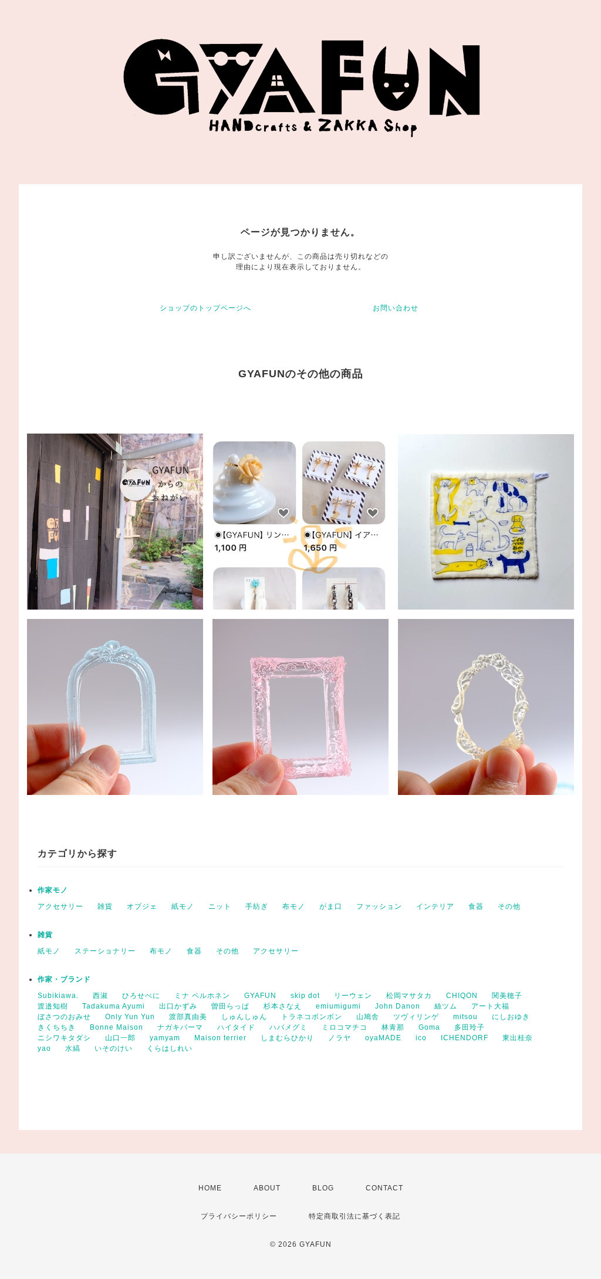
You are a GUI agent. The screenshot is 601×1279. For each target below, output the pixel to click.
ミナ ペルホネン (202, 996)
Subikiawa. (58, 996)
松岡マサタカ (409, 996)
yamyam (165, 1038)
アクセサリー (60, 906)
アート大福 (490, 1006)
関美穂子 (507, 996)
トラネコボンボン (311, 1017)
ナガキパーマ (180, 1027)
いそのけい (113, 1048)
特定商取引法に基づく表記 (354, 1216)
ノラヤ (339, 1038)
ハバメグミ (288, 1027)
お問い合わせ (395, 308)
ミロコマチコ (344, 1027)
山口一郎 (120, 1038)
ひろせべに (141, 996)
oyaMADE (383, 1038)
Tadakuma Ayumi (113, 1006)
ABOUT (267, 1188)
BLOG (323, 1188)
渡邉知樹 (53, 1006)
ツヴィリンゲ (416, 1017)
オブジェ (142, 906)
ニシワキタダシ (64, 1038)
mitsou (465, 1017)
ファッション (379, 906)
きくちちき (57, 1027)
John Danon (397, 1006)
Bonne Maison (116, 1027)
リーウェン (353, 996)
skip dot (305, 996)
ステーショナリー (105, 951)
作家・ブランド (64, 979)
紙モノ (182, 906)
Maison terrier (220, 1038)
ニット (219, 906)
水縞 (72, 1048)
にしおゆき (511, 1017)
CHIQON (462, 996)
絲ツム (445, 1006)
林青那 (392, 1027)
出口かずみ (178, 1006)
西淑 (100, 996)
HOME (210, 1188)
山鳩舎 (367, 1017)
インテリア (435, 906)
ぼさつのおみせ (64, 1017)
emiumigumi (338, 1006)
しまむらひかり (287, 1038)
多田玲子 (469, 1027)
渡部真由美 (188, 1017)
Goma (429, 1027)
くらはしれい (170, 1048)
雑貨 (105, 906)
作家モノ (53, 890)
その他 (509, 906)
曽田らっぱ (230, 1006)
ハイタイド (236, 1027)
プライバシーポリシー (239, 1216)
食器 (476, 906)
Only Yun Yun (130, 1017)
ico (421, 1038)
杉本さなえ (283, 1006)
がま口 (330, 906)
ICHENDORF (464, 1038)
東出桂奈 (517, 1038)
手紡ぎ (256, 906)
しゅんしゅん (244, 1017)
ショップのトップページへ (205, 308)
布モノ (293, 906)
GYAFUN (260, 996)
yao (44, 1048)
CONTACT (384, 1188)
